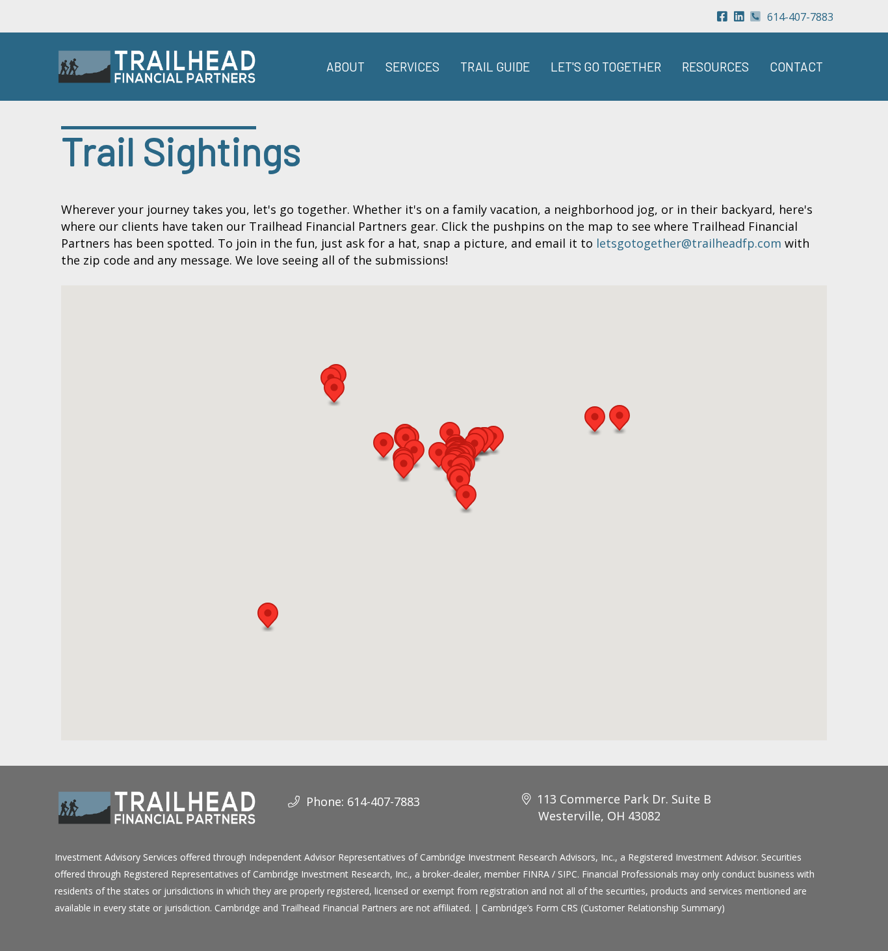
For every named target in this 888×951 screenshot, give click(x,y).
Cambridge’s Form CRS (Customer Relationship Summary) (603, 908)
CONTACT (796, 66)
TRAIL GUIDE (495, 66)
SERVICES (412, 66)
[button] (267, 617)
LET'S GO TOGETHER (606, 66)
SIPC (567, 874)
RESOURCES (715, 66)
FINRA (536, 874)
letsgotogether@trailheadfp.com (688, 243)
